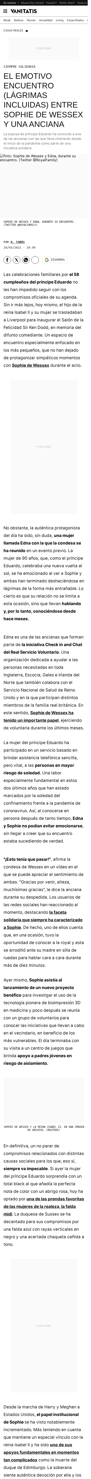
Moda (7, 20)
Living (59, 20)
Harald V (51, 2)
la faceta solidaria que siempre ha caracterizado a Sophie (43, 920)
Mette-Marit (66, 2)
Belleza (18, 20)
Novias (31, 20)
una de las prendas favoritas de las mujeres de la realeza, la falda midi (44, 1206)
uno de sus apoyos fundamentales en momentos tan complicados (41, 1452)
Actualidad (45, 20)
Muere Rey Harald (32, 2)
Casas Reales (75, 20)
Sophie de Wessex (30, 365)
